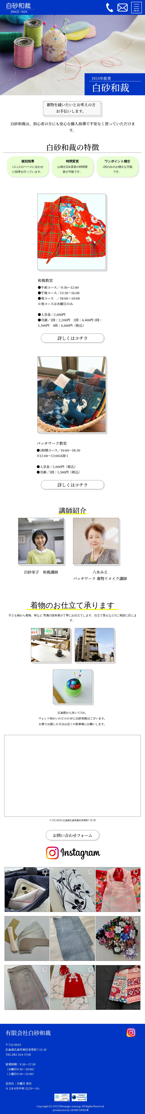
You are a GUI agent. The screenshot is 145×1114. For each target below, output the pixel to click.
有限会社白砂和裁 (28, 1033)
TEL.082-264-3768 (18, 1054)
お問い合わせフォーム (72, 835)
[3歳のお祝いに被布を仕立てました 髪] (118, 889)
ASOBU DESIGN (79, 1110)
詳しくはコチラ (72, 338)
